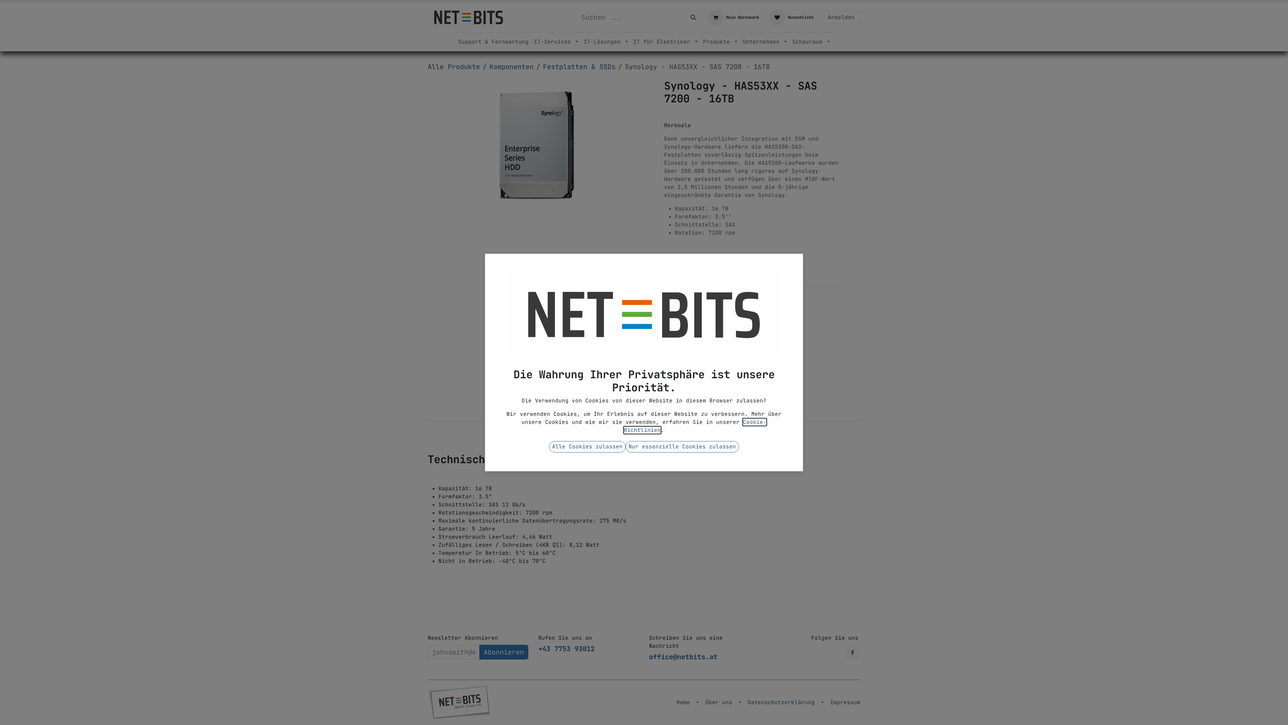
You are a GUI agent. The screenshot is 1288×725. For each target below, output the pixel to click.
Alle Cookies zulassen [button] (587, 446)
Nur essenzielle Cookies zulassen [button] (682, 446)
